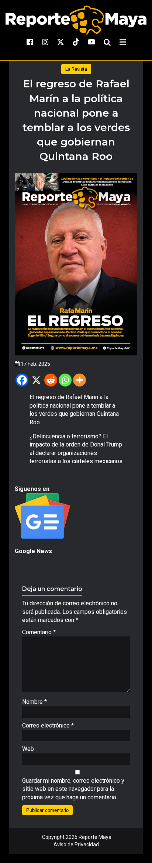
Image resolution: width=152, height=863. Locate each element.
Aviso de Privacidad (76, 844)
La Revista (76, 69)
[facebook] (30, 42)
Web (28, 748)
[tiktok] (76, 42)
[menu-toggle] (122, 42)
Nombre (34, 701)
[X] (36, 380)
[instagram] (45, 42)
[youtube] (91, 42)
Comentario (39, 632)
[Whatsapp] (65, 380)
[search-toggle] (107, 42)
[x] (60, 42)
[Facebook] (21, 380)
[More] (79, 380)
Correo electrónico (48, 725)
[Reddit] (50, 380)
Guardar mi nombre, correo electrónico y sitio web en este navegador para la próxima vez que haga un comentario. (73, 789)
